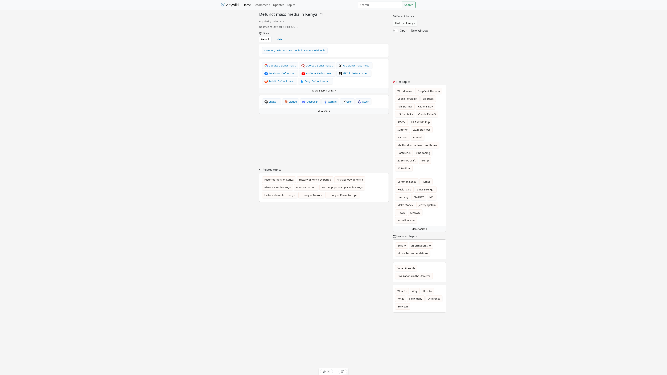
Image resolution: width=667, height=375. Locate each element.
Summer (402, 129)
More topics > (419, 229)
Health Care (404, 189)
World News (404, 91)
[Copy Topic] (321, 14)
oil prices (428, 98)
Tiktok (401, 212)
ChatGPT (273, 101)
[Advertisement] (238, 64)
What (400, 298)
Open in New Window (414, 30)
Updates (278, 5)
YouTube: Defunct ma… (319, 73)
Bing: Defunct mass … (317, 81)
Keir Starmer (404, 106)
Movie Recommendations (412, 253)
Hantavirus (403, 153)
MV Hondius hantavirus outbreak (417, 145)
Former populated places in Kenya (342, 187)
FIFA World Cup (420, 122)
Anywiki (232, 4)
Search (408, 5)
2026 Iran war (421, 129)
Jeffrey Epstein (427, 205)
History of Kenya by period (315, 179)
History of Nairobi (311, 195)
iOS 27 (401, 122)
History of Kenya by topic (343, 195)
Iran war (402, 137)
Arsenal (417, 137)
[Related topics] (343, 371)
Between (402, 306)
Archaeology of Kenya (350, 179)
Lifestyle (415, 212)
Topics (291, 5)
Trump (425, 160)
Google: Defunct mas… (282, 65)
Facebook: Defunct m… (282, 73)
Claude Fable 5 (427, 114)
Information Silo (421, 245)
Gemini (332, 101)
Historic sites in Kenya (277, 187)
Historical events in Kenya (279, 195)
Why (414, 291)
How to (427, 291)
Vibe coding (423, 153)
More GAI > (324, 111)
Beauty (401, 245)
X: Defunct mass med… (356, 65)
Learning (402, 197)
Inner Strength (425, 189)
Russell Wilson (406, 220)
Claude (292, 101)
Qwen (365, 101)
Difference (434, 298)
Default (265, 39)
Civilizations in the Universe (413, 276)
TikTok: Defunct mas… (355, 73)
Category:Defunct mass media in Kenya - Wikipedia (294, 50)
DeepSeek (312, 101)
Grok (349, 101)
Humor (426, 181)
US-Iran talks (405, 114)
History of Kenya (405, 23)
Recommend (262, 5)
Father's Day (425, 106)
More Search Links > (324, 90)
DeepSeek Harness (429, 91)
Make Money (405, 205)
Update (278, 39)
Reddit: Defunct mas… (281, 81)
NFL (431, 197)
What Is (401, 291)
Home (247, 5)
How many (415, 298)
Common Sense (406, 181)
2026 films (403, 168)
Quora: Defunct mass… (319, 65)
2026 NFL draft (406, 160)
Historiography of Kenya (279, 179)
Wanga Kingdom (306, 187)
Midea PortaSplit (407, 98)
